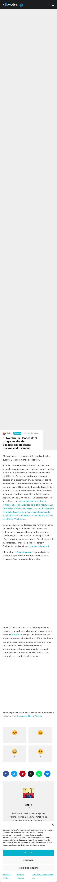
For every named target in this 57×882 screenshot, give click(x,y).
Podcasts (17, 433)
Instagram (22, 716)
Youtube (15, 635)
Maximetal (19, 519)
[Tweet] (14, 774)
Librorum (16, 505)
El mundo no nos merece (33, 515)
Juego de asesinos (11, 515)
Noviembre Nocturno (29, 501)
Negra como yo (33, 508)
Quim (9, 433)
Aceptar (28, 853)
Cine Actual (19, 508)
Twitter (38, 716)
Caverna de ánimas (22, 512)
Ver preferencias (28, 868)
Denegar (28, 860)
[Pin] (22, 774)
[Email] (31, 774)
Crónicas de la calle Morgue (35, 505)
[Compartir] (6, 774)
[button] (52, 824)
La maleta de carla (41, 512)
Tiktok (31, 716)
